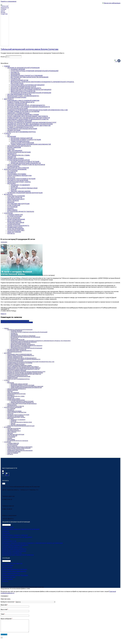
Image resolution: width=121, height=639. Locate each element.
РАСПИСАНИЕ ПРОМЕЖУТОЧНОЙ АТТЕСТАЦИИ (26, 139)
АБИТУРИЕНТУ (9, 99)
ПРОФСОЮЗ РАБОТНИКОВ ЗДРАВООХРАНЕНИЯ (18, 448)
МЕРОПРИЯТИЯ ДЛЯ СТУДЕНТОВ (18, 168)
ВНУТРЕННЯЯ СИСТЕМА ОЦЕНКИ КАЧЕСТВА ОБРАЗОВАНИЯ (29, 77)
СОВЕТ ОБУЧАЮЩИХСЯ (14, 150)
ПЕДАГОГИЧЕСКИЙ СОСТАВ (19, 80)
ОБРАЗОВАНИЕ (15, 74)
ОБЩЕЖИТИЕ (11, 157)
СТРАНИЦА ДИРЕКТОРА (15, 214)
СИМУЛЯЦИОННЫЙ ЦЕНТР (16, 199)
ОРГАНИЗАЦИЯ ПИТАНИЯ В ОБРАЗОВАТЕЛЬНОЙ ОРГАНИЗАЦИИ (31, 93)
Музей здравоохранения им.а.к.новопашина (14, 569)
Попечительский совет (9, 577)
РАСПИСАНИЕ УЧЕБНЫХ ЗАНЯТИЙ (21, 138)
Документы (5, 531)
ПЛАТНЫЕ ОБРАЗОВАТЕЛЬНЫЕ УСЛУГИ (23, 86)
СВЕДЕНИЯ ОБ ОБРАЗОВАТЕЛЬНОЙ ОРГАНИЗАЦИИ (23, 68)
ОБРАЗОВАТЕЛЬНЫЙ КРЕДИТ (16, 97)
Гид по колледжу (7, 567)
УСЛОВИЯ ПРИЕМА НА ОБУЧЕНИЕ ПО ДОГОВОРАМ (23, 111)
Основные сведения (8, 527)
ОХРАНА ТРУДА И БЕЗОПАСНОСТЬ (18, 225)
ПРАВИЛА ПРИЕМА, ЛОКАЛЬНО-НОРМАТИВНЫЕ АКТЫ (20, 355)
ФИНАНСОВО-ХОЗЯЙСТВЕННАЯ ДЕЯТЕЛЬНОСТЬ (26, 88)
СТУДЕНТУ (7, 133)
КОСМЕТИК (14, 186)
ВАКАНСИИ (10, 202)
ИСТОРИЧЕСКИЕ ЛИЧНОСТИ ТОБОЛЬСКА (20, 211)
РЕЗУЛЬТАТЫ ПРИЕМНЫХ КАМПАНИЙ (19, 121)
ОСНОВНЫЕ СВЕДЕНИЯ (18, 69)
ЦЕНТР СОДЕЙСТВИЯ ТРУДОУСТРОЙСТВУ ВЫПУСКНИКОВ (26, 164)
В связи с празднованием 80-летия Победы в (15, 321)
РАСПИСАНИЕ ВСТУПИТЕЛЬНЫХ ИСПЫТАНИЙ (22, 128)
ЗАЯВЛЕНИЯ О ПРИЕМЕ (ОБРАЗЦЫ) (18, 113)
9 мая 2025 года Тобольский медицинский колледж (17, 322)
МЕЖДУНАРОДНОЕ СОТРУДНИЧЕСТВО (23, 91)
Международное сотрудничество (12, 553)
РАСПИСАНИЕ (11, 136)
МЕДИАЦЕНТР (11, 154)
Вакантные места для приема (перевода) (14, 551)
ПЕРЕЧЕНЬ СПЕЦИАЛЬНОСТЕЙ (17, 103)
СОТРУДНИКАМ (12, 207)
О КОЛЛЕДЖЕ (8, 213)
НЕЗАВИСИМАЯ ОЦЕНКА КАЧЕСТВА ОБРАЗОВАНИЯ (20, 450)
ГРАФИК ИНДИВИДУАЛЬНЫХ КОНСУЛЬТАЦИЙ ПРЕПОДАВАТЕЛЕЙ (27, 386)
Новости (3, 314)
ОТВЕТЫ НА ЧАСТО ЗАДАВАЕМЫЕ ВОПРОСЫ (21, 132)
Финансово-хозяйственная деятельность (14, 549)
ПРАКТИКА (10, 149)
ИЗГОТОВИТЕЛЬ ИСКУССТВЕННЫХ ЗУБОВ (24, 188)
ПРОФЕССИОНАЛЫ (13, 166)
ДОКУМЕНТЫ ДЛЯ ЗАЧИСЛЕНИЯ (17, 180)
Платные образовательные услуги (12, 547)
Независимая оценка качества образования (15, 575)
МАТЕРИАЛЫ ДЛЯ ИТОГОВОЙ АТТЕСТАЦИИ (21, 179)
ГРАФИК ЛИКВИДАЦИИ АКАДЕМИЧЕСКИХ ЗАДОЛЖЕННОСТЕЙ (31, 144)
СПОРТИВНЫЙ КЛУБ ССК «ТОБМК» (18, 155)
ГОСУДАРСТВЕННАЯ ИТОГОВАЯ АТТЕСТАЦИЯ (25, 161)
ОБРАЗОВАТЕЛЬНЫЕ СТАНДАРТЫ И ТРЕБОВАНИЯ (27, 75)
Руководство (6, 539)
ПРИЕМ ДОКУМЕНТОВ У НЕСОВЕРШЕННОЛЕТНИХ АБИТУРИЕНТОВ (28, 118)
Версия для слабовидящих (112, 3)
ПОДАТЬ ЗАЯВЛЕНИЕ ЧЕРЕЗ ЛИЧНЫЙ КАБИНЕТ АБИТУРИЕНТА (27, 116)
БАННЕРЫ (10, 208)
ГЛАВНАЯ (7, 66)
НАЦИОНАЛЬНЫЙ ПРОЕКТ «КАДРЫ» (19, 182)
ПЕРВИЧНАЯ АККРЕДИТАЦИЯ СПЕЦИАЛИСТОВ (26, 163)
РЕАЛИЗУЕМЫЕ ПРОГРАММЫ (16, 174)
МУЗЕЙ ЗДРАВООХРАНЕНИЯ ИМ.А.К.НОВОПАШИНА (19, 446)
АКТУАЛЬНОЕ (8, 194)
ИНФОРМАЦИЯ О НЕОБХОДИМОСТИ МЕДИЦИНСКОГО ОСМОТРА (27, 119)
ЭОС (8, 135)
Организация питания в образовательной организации (18, 555)
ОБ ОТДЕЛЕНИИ (12, 171)
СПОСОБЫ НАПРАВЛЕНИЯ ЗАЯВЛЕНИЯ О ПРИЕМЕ (23, 114)
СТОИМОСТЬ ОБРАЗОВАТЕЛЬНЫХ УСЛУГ (20, 127)
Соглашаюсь (4, 596)
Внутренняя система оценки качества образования (17, 537)
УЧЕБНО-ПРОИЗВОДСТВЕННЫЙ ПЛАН (19, 175)
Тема (3, 614)
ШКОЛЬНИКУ (11, 183)
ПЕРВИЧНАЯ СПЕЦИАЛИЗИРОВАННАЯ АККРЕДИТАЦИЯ (25, 193)
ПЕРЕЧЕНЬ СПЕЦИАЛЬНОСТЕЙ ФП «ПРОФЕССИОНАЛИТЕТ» (26, 105)
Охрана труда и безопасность (11, 573)
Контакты (5, 581)
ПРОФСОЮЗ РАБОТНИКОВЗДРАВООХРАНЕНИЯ (15, 223)
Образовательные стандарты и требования (15, 535)
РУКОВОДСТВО (15, 78)
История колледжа (7, 565)
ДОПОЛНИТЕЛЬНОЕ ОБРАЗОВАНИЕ (15, 169)
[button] (4, 63)
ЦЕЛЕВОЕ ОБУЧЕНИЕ (13, 130)
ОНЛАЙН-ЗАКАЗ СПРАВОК (15, 158)
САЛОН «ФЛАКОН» (13, 200)
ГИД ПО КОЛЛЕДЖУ (13, 218)
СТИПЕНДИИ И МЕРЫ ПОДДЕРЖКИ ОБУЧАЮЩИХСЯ (27, 85)
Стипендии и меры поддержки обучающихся (15, 545)
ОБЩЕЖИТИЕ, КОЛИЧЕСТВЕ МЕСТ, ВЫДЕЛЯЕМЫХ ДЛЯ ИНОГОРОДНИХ (30, 124)
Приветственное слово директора (12, 563)
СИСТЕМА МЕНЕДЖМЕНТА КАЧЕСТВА (19, 94)
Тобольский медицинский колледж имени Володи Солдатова (29, 49)
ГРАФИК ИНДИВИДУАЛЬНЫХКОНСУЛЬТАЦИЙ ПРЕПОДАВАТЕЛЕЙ (22, 142)
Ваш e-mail (4, 609)
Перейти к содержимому (8, 1)
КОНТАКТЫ (11, 233)
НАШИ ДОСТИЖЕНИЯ (14, 232)
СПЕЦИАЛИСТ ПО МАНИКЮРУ (20, 185)
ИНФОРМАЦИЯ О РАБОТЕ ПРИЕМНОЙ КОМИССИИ (23, 100)
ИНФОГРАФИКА (12, 210)
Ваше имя (4, 605)
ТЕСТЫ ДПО (11, 177)
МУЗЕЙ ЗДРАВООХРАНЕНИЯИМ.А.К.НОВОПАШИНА (16, 220)
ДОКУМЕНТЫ (15, 72)
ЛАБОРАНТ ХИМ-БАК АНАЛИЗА (20, 191)
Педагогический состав (9, 541)
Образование (6, 533)
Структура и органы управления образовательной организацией (20, 529)
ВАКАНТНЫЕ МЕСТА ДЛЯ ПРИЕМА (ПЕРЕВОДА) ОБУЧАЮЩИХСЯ (31, 89)
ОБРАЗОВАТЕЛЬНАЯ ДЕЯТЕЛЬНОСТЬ (19, 146)
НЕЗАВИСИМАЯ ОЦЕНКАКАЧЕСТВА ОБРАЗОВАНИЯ (15, 228)
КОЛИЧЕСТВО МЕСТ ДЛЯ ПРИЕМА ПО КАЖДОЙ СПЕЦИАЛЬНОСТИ (28, 107)
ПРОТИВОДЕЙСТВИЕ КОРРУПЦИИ (18, 204)
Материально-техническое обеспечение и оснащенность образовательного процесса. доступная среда (32, 543)
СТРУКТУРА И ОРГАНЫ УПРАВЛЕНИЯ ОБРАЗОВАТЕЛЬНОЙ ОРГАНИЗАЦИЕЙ (34, 71)
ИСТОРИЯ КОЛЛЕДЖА (14, 216)
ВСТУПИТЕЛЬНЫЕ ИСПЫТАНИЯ (17, 108)
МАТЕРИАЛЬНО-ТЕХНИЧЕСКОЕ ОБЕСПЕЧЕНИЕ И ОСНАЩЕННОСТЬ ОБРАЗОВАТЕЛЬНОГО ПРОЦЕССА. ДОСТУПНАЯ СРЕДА (40, 340)
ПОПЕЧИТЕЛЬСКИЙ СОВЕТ (16, 230)
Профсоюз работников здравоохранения (14, 571)
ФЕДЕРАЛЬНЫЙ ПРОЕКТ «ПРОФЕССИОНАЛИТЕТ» (23, 96)
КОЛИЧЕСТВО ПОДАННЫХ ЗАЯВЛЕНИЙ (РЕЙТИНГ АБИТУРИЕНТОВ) (29, 125)
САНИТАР (14, 189)
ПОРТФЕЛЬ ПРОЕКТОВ (14, 197)
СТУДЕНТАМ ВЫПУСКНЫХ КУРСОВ (18, 160)
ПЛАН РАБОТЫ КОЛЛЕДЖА (16, 196)
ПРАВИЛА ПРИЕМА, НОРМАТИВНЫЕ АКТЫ (20, 102)
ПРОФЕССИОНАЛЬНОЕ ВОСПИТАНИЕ (19, 152)
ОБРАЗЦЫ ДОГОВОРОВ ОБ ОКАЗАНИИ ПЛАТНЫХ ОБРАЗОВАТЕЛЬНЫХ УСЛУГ (31, 122)
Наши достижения (7, 579)
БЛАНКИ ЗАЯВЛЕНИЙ (14, 147)
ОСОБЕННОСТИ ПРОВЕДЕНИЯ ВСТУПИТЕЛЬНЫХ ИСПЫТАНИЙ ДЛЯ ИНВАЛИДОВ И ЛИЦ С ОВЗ (37, 110)
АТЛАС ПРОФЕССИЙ (13, 205)
